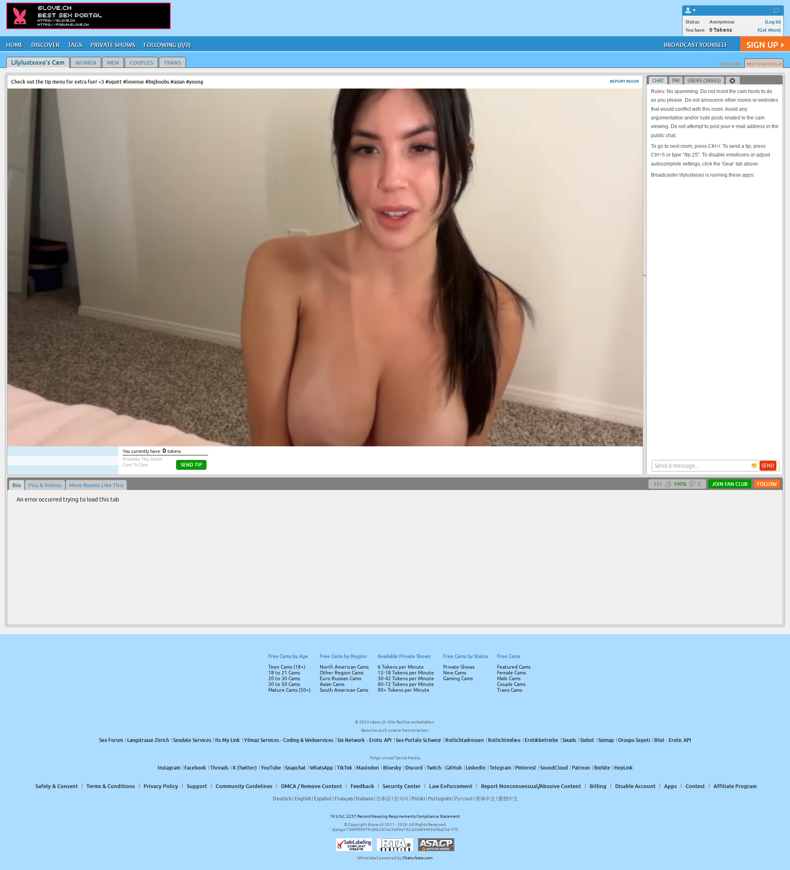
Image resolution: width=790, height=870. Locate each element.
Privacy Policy (412, 468)
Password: (334, 423)
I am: (340, 438)
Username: (333, 407)
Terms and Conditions (421, 457)
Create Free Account (395, 493)
